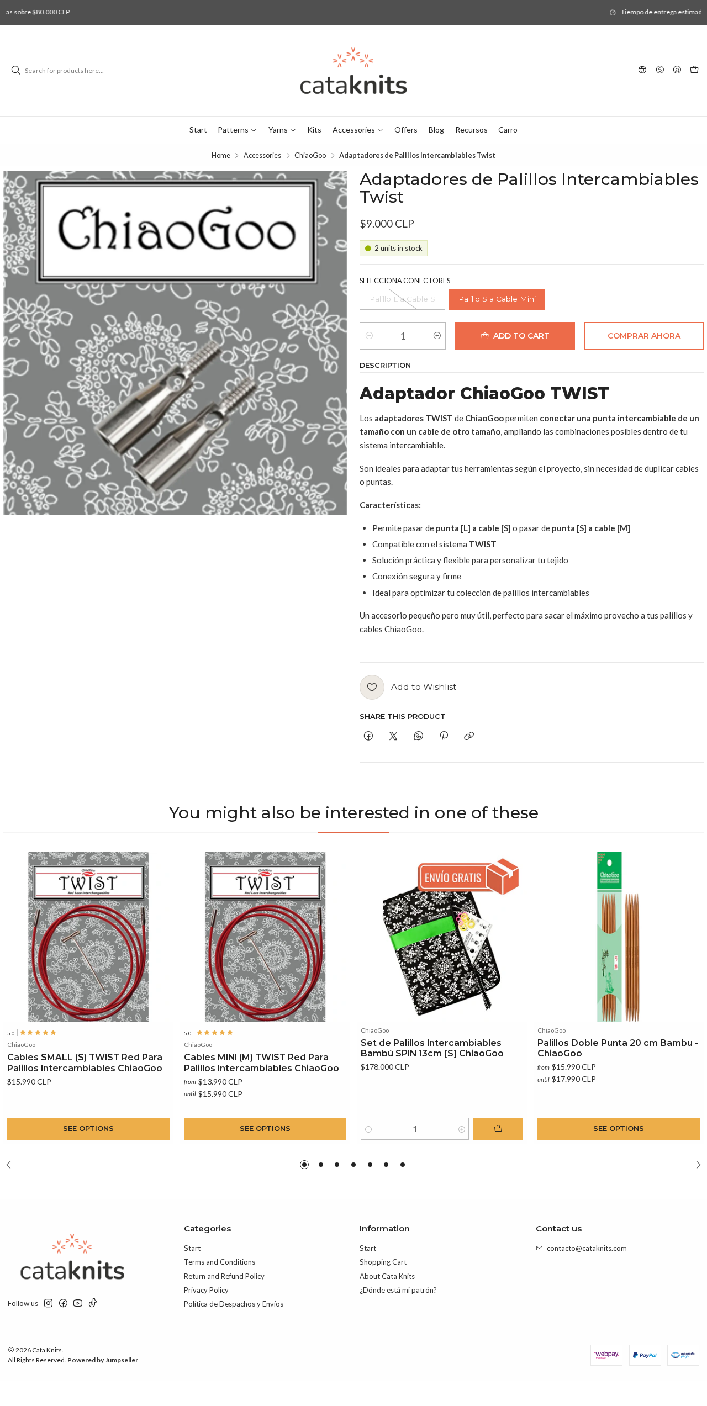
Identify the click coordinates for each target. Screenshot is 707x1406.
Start (192, 1248)
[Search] (15, 71)
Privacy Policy (206, 1290)
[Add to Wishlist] (161, 937)
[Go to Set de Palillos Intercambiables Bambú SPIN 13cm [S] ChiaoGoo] (442, 937)
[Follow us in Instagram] (48, 1303)
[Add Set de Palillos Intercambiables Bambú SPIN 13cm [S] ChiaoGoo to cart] (498, 1129)
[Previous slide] (11, 1164)
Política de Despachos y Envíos (233, 1303)
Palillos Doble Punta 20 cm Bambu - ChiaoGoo (617, 1048)
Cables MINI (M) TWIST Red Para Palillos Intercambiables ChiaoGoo (261, 1063)
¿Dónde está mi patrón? (398, 1290)
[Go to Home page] (353, 71)
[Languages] (642, 70)
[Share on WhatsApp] (418, 736)
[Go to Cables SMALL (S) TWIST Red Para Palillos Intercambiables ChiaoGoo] (88, 937)
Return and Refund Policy (224, 1276)
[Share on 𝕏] (393, 736)
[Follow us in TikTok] (93, 1303)
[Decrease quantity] (368, 336)
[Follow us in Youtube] (78, 1303)
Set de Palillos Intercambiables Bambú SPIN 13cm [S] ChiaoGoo (432, 1048)
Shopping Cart (383, 1261)
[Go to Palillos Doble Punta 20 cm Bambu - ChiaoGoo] (619, 937)
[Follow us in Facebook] (63, 1303)
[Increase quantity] (436, 336)
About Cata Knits (387, 1276)
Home (221, 155)
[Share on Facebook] (368, 736)
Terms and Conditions (219, 1261)
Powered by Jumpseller (102, 1360)
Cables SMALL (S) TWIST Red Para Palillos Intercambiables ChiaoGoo (84, 1063)
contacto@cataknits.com (587, 1248)
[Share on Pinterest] (443, 736)
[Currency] (660, 70)
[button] (304, 1164)
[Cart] (694, 70)
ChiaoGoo (310, 155)
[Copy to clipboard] (469, 736)
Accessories (262, 155)
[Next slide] (695, 1164)
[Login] (677, 70)
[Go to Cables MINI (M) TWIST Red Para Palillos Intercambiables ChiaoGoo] (265, 937)
